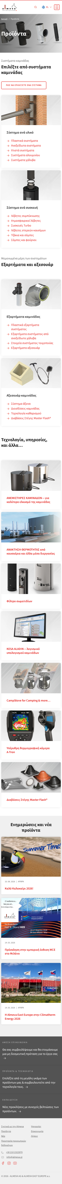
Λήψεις (34, 1136)
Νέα (3, 1136)
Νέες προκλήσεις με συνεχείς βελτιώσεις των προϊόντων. (30, 1109)
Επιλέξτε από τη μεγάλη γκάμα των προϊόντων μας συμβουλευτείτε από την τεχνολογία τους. (28, 1082)
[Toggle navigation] (57, 7)
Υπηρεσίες (36, 1126)
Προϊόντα (6, 1131)
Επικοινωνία (37, 1131)
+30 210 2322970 (14, 1152)
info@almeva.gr (14, 1157)
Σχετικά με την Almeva (12, 1126)
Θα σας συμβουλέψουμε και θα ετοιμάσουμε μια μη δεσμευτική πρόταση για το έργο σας (30, 1052)
